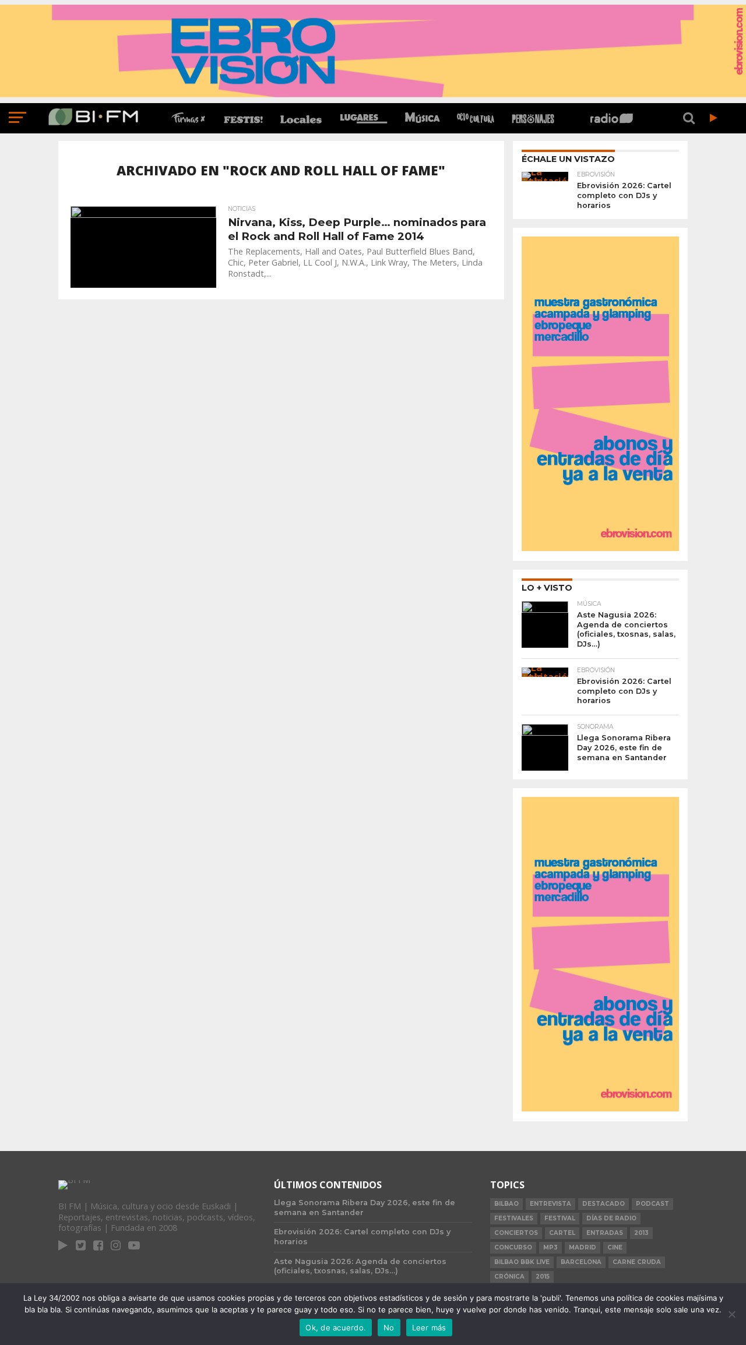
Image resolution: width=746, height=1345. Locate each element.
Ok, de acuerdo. (335, 1327)
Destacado (603, 1204)
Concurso (513, 1247)
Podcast (652, 1204)
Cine (614, 1247)
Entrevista (550, 1204)
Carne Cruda (637, 1262)
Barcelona (581, 1262)
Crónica (509, 1276)
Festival (559, 1218)
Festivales (513, 1218)
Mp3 (550, 1247)
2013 (641, 1233)
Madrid (582, 1247)
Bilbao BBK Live (522, 1262)
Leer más (429, 1327)
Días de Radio (611, 1218)
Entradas (604, 1233)
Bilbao (506, 1204)
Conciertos (516, 1233)
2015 (543, 1276)
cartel (562, 1233)
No (389, 1327)
